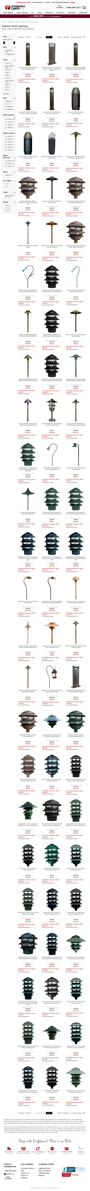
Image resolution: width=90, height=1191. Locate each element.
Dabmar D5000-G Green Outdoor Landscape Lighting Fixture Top (76, 735)
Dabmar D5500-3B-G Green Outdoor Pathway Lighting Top (76, 869)
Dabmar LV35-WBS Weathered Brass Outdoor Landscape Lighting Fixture (28, 335)
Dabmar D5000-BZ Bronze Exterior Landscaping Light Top (28, 735)
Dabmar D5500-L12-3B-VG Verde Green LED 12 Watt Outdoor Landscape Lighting (52, 958)
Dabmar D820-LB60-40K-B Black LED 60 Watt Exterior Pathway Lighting (76, 691)
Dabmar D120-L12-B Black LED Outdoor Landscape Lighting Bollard (28, 68)
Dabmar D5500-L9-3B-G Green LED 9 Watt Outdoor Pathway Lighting (28, 913)
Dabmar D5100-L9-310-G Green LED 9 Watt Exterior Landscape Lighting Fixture (28, 824)
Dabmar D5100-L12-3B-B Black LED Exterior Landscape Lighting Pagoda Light (52, 291)
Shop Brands (83, 13)
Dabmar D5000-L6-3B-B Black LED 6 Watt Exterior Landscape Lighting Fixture (52, 824)
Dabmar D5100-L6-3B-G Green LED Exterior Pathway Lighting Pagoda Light (51, 513)
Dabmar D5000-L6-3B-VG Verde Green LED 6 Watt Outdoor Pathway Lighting (28, 958)
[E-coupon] (60, 7)
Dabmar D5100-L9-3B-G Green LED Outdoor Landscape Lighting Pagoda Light (76, 513)
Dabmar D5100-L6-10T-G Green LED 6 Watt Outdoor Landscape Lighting (75, 958)
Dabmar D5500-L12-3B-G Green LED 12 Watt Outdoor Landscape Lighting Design (76, 824)
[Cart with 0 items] (84, 7)
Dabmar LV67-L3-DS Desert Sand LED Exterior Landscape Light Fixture (76, 602)
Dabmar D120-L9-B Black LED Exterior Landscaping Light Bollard (52, 112)
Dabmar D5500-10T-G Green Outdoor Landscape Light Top (76, 1002)
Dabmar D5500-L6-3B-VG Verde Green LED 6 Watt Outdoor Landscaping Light (28, 1091)
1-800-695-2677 (10, 1171)
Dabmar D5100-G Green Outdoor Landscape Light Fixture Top (52, 869)
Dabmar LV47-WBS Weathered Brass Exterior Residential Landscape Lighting (75, 424)
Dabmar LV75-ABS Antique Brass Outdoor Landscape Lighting (76, 646)
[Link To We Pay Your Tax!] (23, 1148)
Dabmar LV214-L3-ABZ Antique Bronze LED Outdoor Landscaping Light (75, 157)
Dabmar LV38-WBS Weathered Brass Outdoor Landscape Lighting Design (28, 424)
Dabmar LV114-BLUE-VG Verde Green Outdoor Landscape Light (76, 291)
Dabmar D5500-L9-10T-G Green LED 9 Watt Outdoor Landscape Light (75, 1091)
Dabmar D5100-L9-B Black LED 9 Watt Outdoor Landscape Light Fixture (52, 1002)
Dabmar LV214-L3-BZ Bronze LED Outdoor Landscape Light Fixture (52, 246)
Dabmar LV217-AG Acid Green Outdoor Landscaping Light (75, 468)
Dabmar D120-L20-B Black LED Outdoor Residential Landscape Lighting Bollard (76, 68)
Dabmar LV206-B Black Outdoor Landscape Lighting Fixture (51, 157)
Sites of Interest (45, 1171)
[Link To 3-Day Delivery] (9, 1148)
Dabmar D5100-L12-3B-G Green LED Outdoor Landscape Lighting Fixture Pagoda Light (28, 469)
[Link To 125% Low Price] (52, 1148)
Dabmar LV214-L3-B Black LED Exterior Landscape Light (51, 202)
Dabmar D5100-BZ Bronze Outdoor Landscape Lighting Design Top (28, 780)
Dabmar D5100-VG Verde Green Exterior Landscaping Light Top (52, 780)
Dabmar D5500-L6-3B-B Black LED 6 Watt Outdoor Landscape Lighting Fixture (76, 780)
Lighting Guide (44, 1173)
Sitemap (24, 1178)
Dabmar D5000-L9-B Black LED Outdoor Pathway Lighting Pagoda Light (76, 246)
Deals (73, 2)
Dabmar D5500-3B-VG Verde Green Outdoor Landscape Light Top (51, 913)
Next (48, 37)
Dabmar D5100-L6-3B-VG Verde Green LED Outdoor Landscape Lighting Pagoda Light (52, 558)
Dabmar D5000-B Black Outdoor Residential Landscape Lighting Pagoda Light (28, 203)
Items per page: (77, 37)
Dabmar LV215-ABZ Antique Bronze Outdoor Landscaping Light (51, 468)
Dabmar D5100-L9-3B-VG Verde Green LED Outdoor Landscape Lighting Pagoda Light (76, 558)
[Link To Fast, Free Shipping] (37, 1148)
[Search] (51, 7)
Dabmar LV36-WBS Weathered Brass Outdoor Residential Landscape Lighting (28, 380)
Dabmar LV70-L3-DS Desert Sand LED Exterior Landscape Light (52, 646)
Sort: (60, 37)
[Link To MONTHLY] (81, 1148)
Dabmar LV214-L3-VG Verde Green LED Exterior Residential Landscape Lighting (76, 380)
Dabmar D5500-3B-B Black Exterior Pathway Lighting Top (28, 869)
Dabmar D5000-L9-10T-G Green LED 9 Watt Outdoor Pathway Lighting (52, 735)
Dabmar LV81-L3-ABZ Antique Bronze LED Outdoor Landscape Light (52, 691)
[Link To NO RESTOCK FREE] (66, 1148)
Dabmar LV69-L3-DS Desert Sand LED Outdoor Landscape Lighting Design (28, 646)
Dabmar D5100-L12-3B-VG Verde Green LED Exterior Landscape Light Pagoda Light (28, 558)
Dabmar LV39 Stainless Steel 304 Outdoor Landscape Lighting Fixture (52, 424)
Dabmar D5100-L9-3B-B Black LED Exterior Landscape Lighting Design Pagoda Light (51, 380)
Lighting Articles (45, 1168)
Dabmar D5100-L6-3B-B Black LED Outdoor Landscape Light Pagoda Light (51, 335)
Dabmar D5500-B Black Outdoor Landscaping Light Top (52, 1091)
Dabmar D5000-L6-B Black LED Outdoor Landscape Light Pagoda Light (76, 202)
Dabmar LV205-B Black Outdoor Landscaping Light (75, 112)
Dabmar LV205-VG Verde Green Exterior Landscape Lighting (28, 157)
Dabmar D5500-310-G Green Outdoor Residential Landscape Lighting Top (76, 1047)
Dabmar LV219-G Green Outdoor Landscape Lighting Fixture (28, 513)
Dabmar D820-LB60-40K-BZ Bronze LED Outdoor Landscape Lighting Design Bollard (52, 69)
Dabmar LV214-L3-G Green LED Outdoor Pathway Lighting (76, 335)
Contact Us (25, 1173)
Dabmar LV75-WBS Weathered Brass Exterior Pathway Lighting (28, 691)
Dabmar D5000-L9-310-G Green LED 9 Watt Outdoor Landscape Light (51, 1047)
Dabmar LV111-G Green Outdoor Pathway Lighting (28, 246)
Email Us (10, 1174)
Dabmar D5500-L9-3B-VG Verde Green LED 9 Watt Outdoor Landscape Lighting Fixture (28, 1003)
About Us (24, 1175)
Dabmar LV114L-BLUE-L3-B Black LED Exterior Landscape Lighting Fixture (28, 291)
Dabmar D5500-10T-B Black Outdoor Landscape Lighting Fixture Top (76, 913)
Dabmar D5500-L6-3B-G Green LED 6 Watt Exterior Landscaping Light (28, 1047)
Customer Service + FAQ (28, 1169)
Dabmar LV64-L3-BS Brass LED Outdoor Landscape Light (28, 602)
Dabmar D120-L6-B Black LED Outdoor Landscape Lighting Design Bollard (28, 112)
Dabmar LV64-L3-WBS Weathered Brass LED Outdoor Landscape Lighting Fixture (52, 602)
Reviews (41, 1175)
